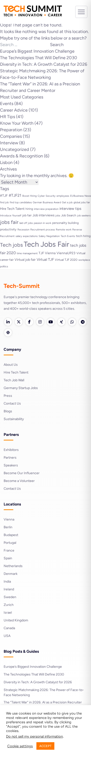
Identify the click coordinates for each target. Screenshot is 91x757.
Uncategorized (14, 149)
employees (63, 195)
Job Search (68, 215)
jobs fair (9, 222)
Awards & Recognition (21, 156)
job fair (27, 215)
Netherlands (13, 566)
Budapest (11, 535)
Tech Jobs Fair (46, 244)
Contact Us (12, 403)
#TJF (4, 195)
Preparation (11, 129)
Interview (9, 143)
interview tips (70, 208)
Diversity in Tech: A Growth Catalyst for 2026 (43, 64)
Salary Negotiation (49, 236)
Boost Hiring (29, 195)
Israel (8, 612)
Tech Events (68, 236)
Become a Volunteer (19, 481)
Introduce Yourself (10, 215)
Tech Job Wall (14, 380)
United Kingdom (16, 620)
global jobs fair (82, 202)
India (7, 581)
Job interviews (43, 215)
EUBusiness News (80, 195)
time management (27, 253)
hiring (29, 209)
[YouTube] (50, 321)
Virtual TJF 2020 (66, 259)
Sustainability (14, 419)
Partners (10, 458)
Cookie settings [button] (20, 746)
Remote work (63, 229)
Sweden (10, 597)
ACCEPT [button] (45, 746)
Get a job (67, 202)
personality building (65, 223)
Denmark (10, 574)
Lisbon (6, 162)
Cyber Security (47, 195)
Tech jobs (11, 245)
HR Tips (7, 116)
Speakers (11, 465)
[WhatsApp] (72, 321)
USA (7, 636)
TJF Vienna (47, 253)
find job (4, 202)
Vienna (9, 519)
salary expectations (27, 236)
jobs (57, 215)
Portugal (10, 543)
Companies (11, 136)
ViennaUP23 (66, 253)
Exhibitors (11, 450)
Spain (8, 558)
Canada (9, 628)
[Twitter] (18, 321)
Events (6, 103)
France (9, 550)
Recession (23, 229)
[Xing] (61, 321)
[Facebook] (29, 321)
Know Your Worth (16, 123)
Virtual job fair (25, 259)
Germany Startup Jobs (21, 388)
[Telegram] (82, 321)
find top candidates (21, 202)
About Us (11, 365)
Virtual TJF (45, 259)
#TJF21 (15, 195)
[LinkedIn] (8, 321)
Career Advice (14, 110)
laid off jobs (26, 223)
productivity (8, 229)
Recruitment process (42, 229)
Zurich (9, 605)
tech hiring (83, 236)
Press (8, 396)
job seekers (84, 215)
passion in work (42, 223)
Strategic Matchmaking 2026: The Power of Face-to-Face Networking (44, 692)
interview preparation (46, 209)
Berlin (8, 527)
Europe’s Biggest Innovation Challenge (37, 51)
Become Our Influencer (22, 473)
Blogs (8, 411)
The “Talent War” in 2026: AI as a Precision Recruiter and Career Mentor (43, 704)
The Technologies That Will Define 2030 (38, 57)
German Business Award (47, 202)
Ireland (9, 589)
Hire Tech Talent (12, 209)
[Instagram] (40, 321)
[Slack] (8, 332)
